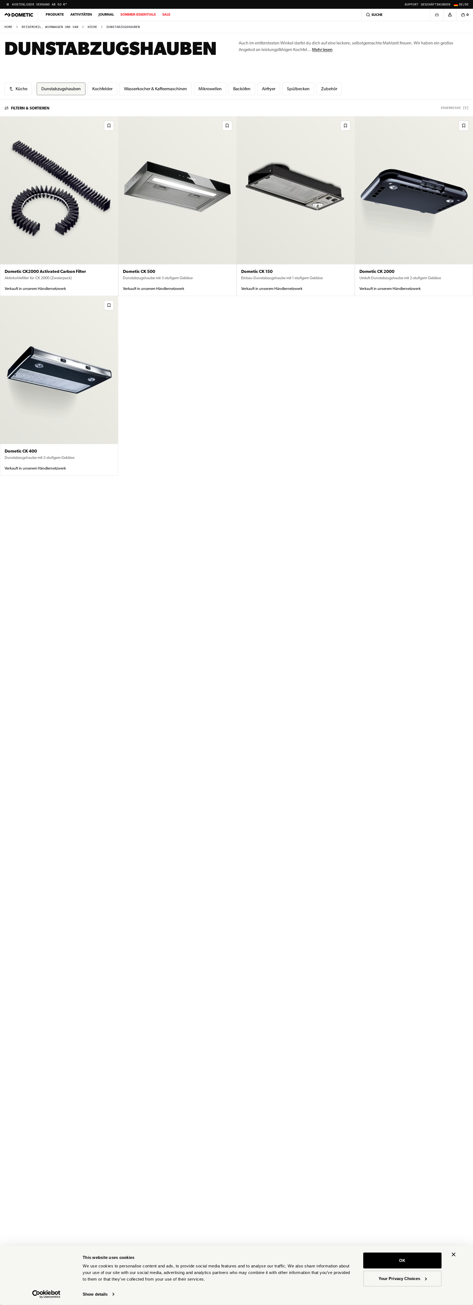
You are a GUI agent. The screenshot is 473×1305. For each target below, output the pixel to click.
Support (412, 4)
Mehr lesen (322, 49)
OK (402, 1260)
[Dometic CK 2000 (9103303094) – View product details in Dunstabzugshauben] (414, 206)
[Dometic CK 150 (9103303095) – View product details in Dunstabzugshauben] (295, 206)
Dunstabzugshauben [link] (123, 27)
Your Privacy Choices (399, 1278)
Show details (95, 1294)
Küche (92, 27)
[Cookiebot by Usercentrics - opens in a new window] (46, 1294)
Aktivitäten (81, 14)
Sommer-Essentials (138, 14)
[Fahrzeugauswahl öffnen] (436, 15)
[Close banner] (453, 1254)
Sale (166, 14)
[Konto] (449, 15)
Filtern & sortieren (30, 108)
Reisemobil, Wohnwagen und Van (50, 27)
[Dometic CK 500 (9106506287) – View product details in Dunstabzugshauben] (177, 206)
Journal (106, 14)
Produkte (55, 14)
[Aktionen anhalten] (7, 4)
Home (8, 27)
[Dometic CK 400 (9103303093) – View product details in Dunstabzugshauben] (59, 386)
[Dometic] (18, 15)
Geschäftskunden (435, 4)
